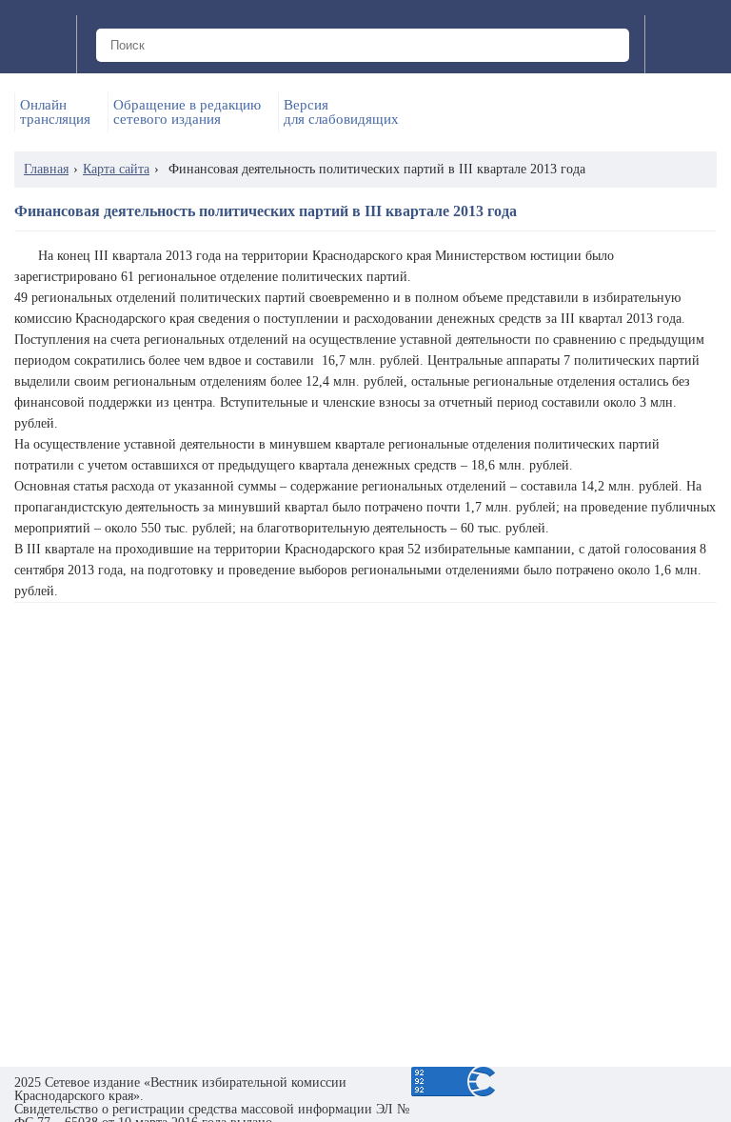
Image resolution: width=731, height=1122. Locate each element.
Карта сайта (116, 169)
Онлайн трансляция (55, 112)
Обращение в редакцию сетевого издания (187, 112)
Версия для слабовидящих (341, 112)
